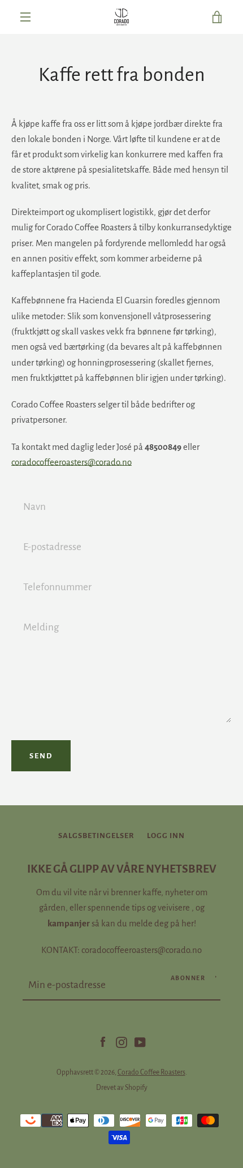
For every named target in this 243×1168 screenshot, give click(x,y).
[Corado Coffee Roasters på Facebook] (103, 1041)
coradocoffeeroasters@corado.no (71, 462)
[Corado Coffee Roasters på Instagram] (121, 1041)
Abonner (188, 977)
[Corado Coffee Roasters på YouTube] (140, 1041)
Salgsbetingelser (96, 835)
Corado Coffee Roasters (151, 1072)
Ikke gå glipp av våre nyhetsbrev (121, 869)
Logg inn (166, 835)
